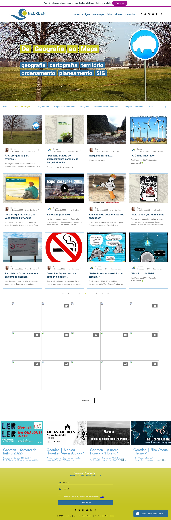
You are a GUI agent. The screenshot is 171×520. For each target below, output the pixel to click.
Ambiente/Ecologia (21, 106)
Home (5, 106)
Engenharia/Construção (64, 106)
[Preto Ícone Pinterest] (161, 14)
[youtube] (153, 14)
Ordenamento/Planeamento (106, 106)
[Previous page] (68, 293)
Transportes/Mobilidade (134, 106)
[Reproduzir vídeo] (22, 432)
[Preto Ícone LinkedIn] (157, 14)
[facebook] (141, 14)
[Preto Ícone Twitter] (145, 14)
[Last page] (108, 293)
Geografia (84, 106)
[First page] (63, 293)
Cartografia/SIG (42, 106)
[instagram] (149, 14)
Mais (151, 106)
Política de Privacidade (104, 516)
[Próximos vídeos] (167, 432)
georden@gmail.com (83, 516)
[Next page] (102, 293)
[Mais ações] (39, 150)
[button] (165, 107)
